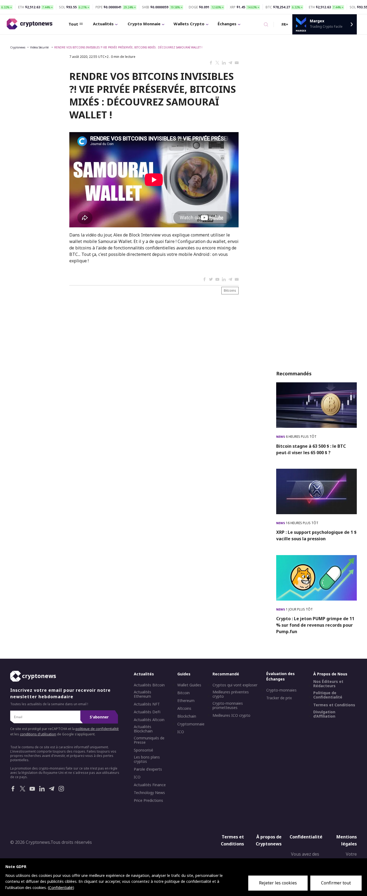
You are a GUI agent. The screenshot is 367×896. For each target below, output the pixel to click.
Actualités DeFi (147, 712)
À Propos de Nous (330, 673)
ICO (137, 777)
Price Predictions (148, 800)
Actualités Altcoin (149, 720)
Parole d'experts (148, 769)
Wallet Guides (189, 685)
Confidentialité (306, 837)
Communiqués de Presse (149, 740)
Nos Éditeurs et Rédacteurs (328, 683)
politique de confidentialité (97, 728)
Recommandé (226, 673)
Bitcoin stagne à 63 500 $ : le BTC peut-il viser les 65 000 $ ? (311, 449)
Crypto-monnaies (281, 690)
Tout (73, 24)
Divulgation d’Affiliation (324, 714)
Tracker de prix (279, 698)
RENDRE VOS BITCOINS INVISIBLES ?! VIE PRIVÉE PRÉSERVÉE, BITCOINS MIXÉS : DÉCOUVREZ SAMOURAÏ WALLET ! (128, 47)
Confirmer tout (336, 883)
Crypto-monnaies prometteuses (228, 705)
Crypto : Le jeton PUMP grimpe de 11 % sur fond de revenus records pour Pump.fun (315, 625)
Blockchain (186, 716)
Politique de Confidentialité (327, 695)
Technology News (149, 793)
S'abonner (99, 716)
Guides (183, 673)
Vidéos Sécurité (39, 47)
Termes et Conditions (334, 705)
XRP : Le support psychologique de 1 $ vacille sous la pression (316, 535)
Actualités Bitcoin (149, 685)
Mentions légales (346, 840)
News (281, 437)
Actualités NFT (147, 704)
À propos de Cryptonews (269, 840)
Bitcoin (183, 693)
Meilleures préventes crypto (231, 694)
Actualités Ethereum (142, 694)
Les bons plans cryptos (147, 759)
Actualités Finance (150, 785)
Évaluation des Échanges (280, 676)
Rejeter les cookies (278, 883)
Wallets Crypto (189, 23)
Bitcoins (230, 290)
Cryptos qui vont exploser (235, 685)
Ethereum (186, 701)
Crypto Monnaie (144, 23)
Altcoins (184, 708)
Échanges (227, 23)
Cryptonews (17, 47)
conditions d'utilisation (38, 734)
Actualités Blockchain (143, 729)
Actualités (103, 23)
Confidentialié (61, 887)
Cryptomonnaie (190, 724)
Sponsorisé (143, 750)
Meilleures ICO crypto (231, 715)
